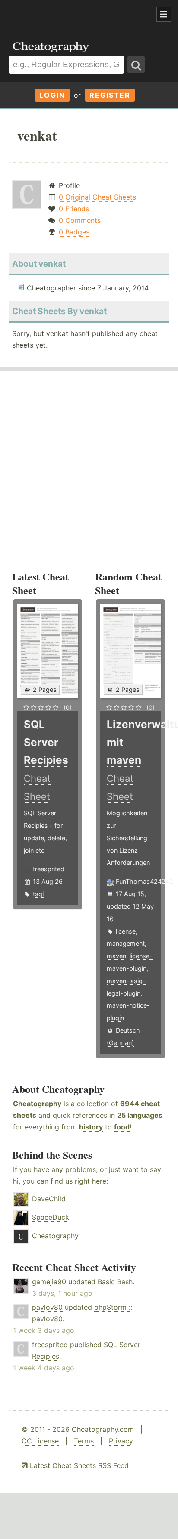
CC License (40, 1441)
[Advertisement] (69, 14)
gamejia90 (49, 1281)
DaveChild (49, 1198)
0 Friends (74, 208)
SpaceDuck (50, 1217)
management (126, 943)
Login (52, 95)
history (91, 1127)
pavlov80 (47, 1307)
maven (116, 955)
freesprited (48, 869)
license (126, 931)
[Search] (136, 64)
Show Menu (163, 14)
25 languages (139, 1115)
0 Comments (80, 220)
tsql (38, 893)
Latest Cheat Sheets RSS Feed (78, 1465)
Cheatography (37, 1103)
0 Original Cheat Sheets (97, 197)
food (122, 1127)
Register (109, 95)
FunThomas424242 (144, 881)
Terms (84, 1441)
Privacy (121, 1441)
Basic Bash (115, 1281)
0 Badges (74, 232)
